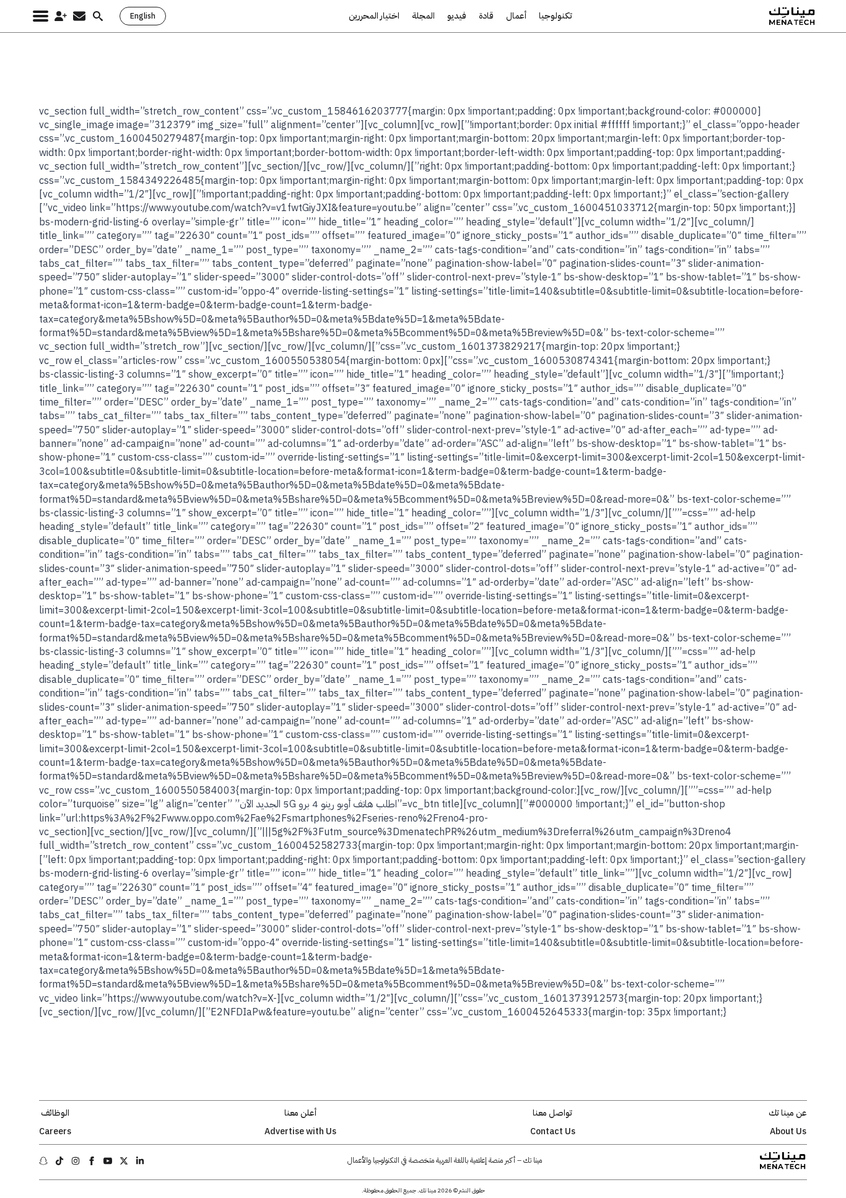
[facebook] (91, 1161)
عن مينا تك (788, 1113)
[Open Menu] (40, 16)
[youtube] (107, 1161)
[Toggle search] (98, 16)
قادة (486, 16)
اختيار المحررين (374, 16)
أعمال (516, 16)
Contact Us (552, 1132)
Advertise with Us (300, 1132)
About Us (788, 1132)
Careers (55, 1132)
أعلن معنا (300, 1113)
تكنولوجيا (555, 16)
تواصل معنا (552, 1113)
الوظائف (55, 1113)
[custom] (140, 1161)
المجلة (423, 16)
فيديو (456, 16)
